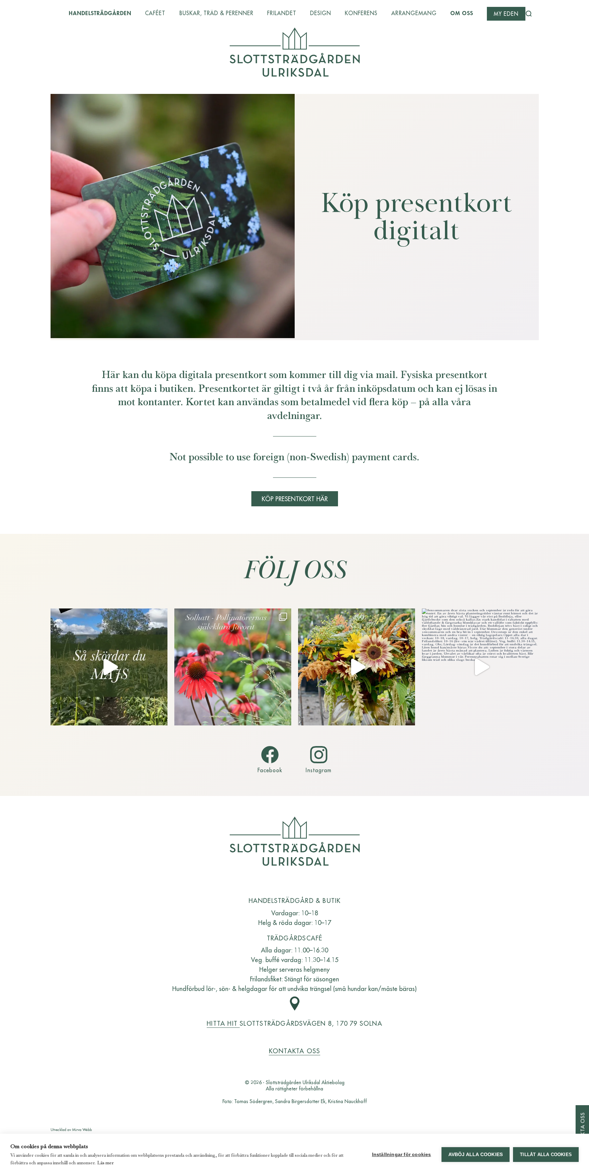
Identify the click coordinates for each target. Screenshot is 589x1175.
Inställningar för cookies (401, 1154)
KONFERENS (361, 13)
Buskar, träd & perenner (216, 13)
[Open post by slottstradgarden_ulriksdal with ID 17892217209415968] (232, 666)
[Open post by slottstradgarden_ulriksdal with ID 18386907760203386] (480, 666)
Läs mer (105, 1163)
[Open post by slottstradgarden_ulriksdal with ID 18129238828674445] (109, 666)
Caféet (155, 13)
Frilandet (281, 13)
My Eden (506, 13)
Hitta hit (223, 1023)
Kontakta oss (294, 1050)
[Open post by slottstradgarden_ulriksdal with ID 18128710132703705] (356, 666)
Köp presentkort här (295, 498)
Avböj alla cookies (475, 1154)
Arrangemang (413, 13)
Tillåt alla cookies (546, 1154)
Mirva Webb (82, 1129)
